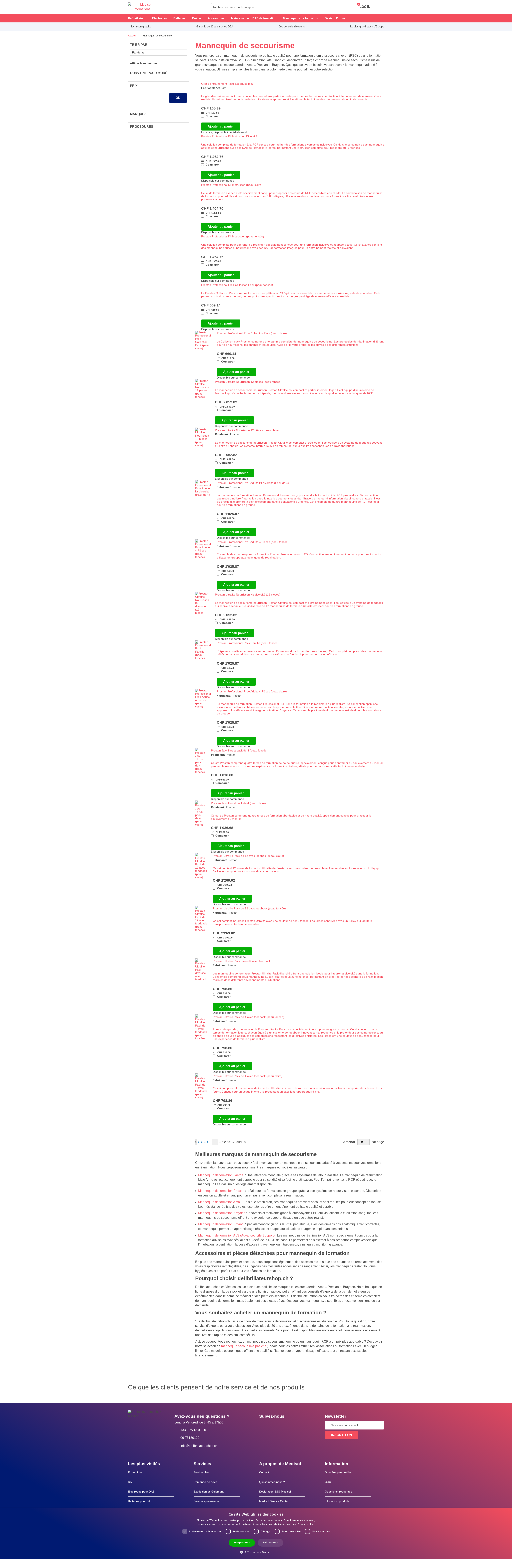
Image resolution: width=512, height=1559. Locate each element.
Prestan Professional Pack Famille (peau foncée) (248, 643)
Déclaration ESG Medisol (275, 1491)
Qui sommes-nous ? (272, 1482)
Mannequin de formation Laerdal (221, 1175)
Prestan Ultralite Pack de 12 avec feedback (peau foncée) (249, 908)
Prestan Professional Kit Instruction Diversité (229, 136)
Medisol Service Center (274, 1501)
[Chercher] (297, 7)
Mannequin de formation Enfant (220, 1224)
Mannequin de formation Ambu (220, 1202)
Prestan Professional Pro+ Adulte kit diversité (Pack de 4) (253, 482)
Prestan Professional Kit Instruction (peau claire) (231, 184)
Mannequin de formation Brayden (221, 1213)
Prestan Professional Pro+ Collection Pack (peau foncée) (237, 284)
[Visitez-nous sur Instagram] (286, 1425)
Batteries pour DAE (140, 1501)
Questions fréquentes (338, 1491)
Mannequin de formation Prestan (221, 1190)
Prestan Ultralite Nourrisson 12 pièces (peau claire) (247, 430)
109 (243, 1142)
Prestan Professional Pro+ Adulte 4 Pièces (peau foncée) (253, 541)
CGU (328, 1482)
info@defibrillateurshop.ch (199, 1445)
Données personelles (338, 1472)
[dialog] (256, 1533)
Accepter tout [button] (241, 1542)
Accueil (132, 35)
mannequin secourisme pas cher (244, 1346)
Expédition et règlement (209, 1491)
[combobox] (256, 7)
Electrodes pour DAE (141, 1491)
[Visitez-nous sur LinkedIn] (275, 1425)
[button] (256, 1552)
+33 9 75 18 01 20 (193, 1430)
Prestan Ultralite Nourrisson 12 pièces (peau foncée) (248, 381)
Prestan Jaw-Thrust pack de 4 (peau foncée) (239, 750)
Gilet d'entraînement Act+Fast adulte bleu (227, 83)
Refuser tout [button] (270, 1542)
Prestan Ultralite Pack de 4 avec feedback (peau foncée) (248, 1017)
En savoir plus (305, 1524)
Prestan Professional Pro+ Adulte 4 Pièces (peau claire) (252, 691)
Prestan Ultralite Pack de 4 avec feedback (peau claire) (247, 1076)
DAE (131, 1482)
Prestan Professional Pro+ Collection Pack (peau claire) (252, 333)
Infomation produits (337, 1501)
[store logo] (139, 7)
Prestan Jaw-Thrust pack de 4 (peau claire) (238, 803)
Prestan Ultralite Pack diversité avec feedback (242, 961)
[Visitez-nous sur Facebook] (263, 1425)
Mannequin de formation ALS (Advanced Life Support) (236, 1235)
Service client (202, 1472)
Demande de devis (205, 1482)
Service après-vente (206, 1501)
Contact (264, 1472)
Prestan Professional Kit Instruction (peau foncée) (232, 236)
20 (234, 1142)
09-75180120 (189, 1437)
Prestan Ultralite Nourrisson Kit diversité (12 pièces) (247, 594)
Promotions (135, 1472)
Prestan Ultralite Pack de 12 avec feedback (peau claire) (248, 855)
